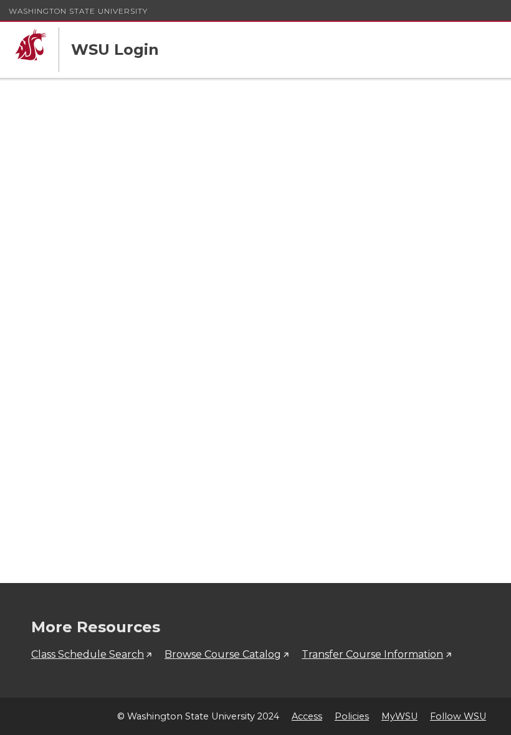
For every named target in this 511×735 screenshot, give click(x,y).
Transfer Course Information (372, 654)
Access (307, 716)
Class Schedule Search (87, 654)
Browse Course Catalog (223, 654)
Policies (352, 716)
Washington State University (78, 11)
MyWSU (399, 716)
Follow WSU (458, 716)
